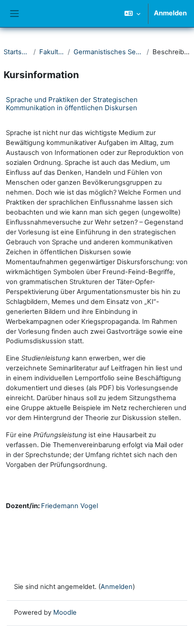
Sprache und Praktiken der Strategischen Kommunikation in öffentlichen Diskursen (72, 103)
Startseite (17, 52)
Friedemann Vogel (69, 506)
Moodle (65, 612)
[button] (132, 13)
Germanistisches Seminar (108, 52)
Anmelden (170, 13)
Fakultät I (51, 52)
